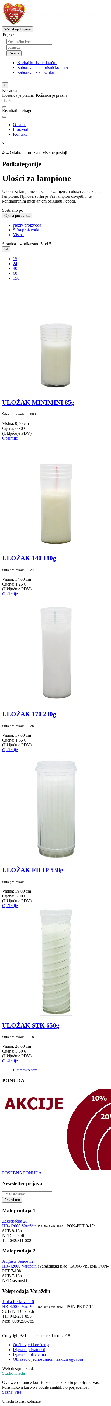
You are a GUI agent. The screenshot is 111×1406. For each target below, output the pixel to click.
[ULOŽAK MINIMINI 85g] (56, 391)
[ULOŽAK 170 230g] (56, 702)
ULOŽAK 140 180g (29, 558)
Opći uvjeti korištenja (31, 1344)
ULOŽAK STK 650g (30, 1025)
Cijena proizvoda (17, 216)
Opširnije (10, 438)
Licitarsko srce (25, 1070)
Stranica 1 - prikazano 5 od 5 (26, 244)
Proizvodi (21, 129)
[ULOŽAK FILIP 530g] (56, 858)
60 (15, 273)
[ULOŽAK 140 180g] (56, 546)
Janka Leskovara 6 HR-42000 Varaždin (19, 1304)
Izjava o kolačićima (29, 1354)
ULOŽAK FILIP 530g (32, 869)
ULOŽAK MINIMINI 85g (38, 402)
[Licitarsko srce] (51, 24)
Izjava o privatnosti (29, 1349)
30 (15, 268)
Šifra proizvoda (26, 230)
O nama (19, 124)
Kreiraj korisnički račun (37, 62)
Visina (18, 234)
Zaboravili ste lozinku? (36, 72)
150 (16, 278)
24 (6, 249)
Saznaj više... (13, 1392)
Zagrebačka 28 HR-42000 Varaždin (19, 1223)
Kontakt (20, 134)
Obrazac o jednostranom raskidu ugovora (48, 1359)
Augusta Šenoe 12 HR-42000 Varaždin (19, 1263)
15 (15, 258)
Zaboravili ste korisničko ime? (42, 67)
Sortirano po (12, 210)
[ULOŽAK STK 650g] (56, 1014)
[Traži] (4, 107)
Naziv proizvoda (27, 225)
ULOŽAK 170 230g (29, 714)
